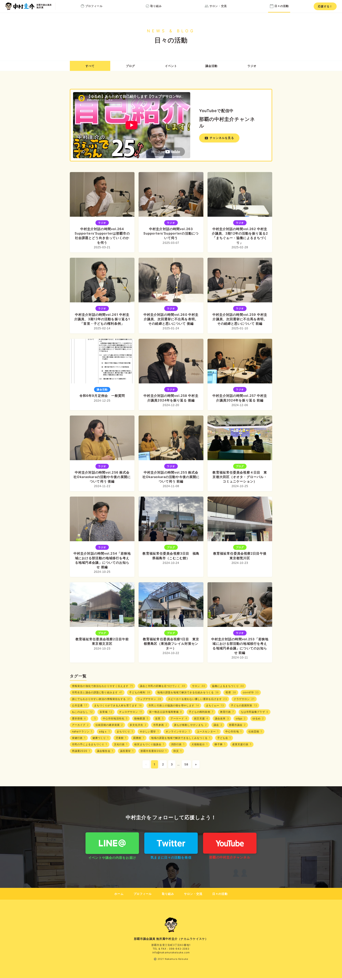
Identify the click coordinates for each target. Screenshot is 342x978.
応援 (325, 6)
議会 (211, 66)
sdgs (241, 718)
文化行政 (121, 744)
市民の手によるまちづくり (89, 744)
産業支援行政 (241, 744)
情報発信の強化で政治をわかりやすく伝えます (102, 685)
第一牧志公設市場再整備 (165, 711)
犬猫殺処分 (199, 744)
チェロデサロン (130, 711)
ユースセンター (208, 731)
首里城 (106, 711)
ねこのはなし (82, 711)
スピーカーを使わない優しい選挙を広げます (197, 698)
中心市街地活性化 (115, 718)
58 (186, 764)
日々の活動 (220, 894)
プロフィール (143, 894)
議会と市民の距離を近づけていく (162, 685)
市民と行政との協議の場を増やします (174, 705)
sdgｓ (104, 731)
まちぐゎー (215, 705)
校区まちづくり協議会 (149, 744)
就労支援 (201, 718)
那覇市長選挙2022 (154, 750)
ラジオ (251, 66)
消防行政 (178, 744)
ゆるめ (258, 718)
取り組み (168, 894)
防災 (177, 750)
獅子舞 (220, 744)
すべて (90, 66)
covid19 (251, 692)
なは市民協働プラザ (254, 711)
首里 (159, 718)
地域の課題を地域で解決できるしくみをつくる (181, 737)
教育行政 (227, 711)
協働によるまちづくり (228, 685)
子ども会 (224, 737)
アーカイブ (80, 724)
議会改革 (222, 718)
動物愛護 (141, 718)
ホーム (118, 894)
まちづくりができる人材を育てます (118, 705)
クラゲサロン (244, 698)
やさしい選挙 (149, 731)
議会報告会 (105, 750)
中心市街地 (233, 731)
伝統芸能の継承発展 (109, 724)
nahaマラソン (82, 731)
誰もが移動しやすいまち (190, 724)
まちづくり (125, 731)
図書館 (138, 737)
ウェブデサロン (149, 698)
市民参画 (160, 724)
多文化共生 (138, 724)
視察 (231, 692)
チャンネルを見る (219, 138)
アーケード (178, 718)
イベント (171, 66)
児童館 (121, 737)
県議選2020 (81, 750)
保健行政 (79, 737)
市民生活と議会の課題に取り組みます (97, 692)
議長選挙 (127, 750)
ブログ (130, 66)
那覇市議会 (237, 724)
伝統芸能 (255, 731)
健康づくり (100, 737)
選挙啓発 (79, 718)
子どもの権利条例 (201, 711)
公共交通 (79, 705)
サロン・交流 (193, 894)
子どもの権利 (139, 692)
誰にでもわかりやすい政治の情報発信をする (101, 698)
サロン (198, 685)
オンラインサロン (178, 731)
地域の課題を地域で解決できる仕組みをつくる (188, 692)
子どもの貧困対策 (244, 705)
